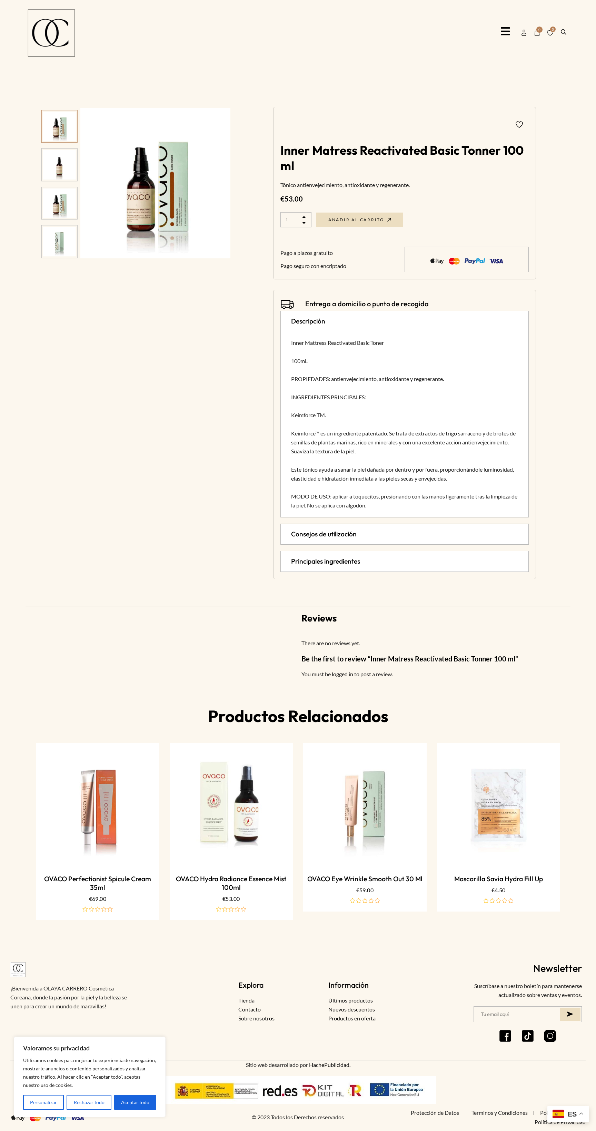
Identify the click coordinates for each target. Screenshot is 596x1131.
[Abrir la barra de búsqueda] (563, 31)
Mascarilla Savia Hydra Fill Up (498, 879)
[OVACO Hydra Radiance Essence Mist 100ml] (231, 804)
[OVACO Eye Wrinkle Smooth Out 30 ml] (365, 804)
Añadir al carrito (356, 219)
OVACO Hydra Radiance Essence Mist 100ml (231, 883)
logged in (342, 674)
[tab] (404, 321)
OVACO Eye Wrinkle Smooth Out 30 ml (365, 879)
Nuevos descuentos (351, 1009)
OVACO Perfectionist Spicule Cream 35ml (97, 883)
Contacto (249, 1009)
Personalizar (43, 1102)
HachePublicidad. (329, 1064)
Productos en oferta (352, 1018)
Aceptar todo (135, 1102)
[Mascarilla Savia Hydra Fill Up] (498, 804)
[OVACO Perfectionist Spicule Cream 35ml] (97, 804)
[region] (90, 1077)
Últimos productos (350, 1000)
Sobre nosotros (256, 1018)
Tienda (246, 1000)
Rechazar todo (89, 1102)
